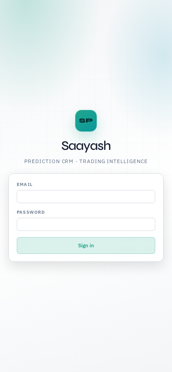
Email (25, 184)
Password (31, 212)
